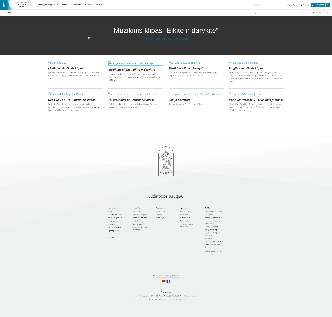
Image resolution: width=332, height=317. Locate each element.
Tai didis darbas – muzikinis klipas (131, 100)
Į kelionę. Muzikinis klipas (65, 68)
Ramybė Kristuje (179, 100)
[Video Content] (166, 39)
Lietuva (7, 13)
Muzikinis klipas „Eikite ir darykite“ (132, 69)
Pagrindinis (258, 13)
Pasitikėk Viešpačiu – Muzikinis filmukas (256, 100)
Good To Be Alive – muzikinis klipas (71, 100)
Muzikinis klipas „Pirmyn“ (186, 68)
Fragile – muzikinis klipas (246, 68)
